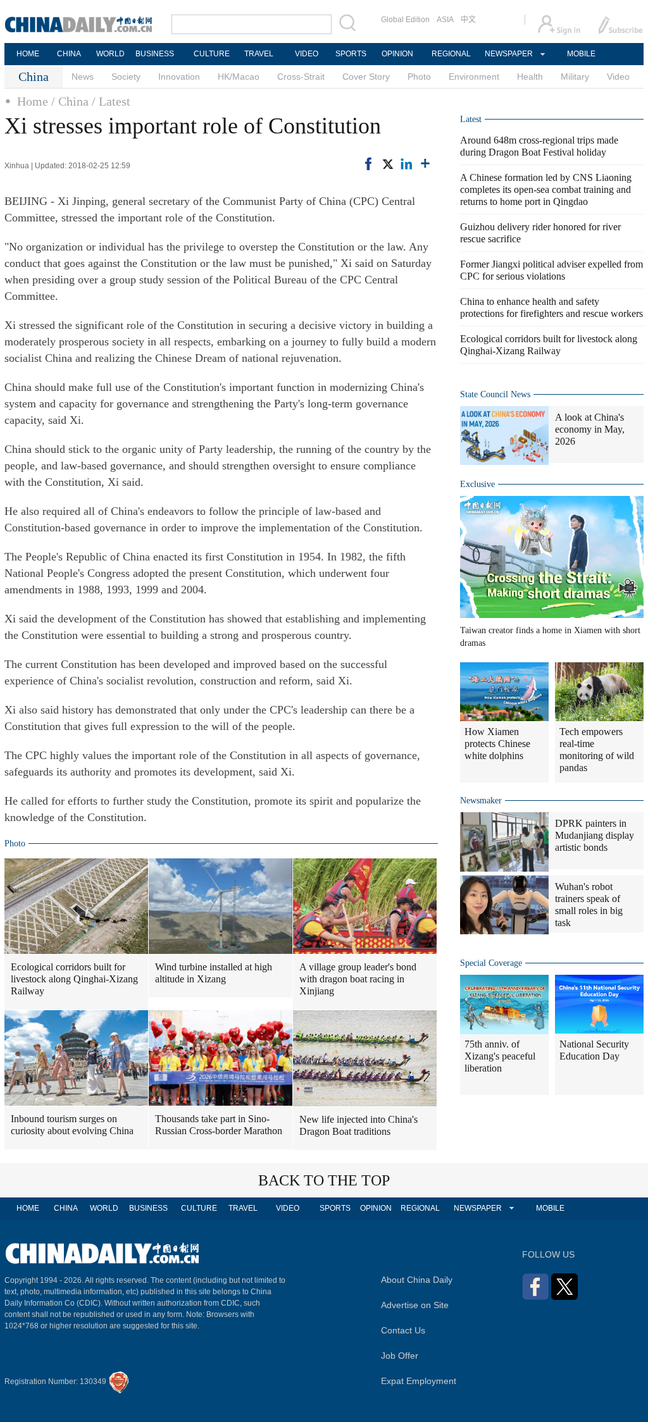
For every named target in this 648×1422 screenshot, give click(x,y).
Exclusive (477, 484)
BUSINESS (154, 53)
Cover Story (366, 76)
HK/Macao (238, 76)
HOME (27, 53)
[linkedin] (406, 164)
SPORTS (350, 53)
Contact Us (403, 1330)
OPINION (397, 53)
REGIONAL (451, 53)
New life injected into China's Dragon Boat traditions (358, 1125)
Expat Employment (418, 1381)
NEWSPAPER (508, 53)
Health (530, 76)
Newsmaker (481, 800)
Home (32, 101)
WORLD (110, 53)
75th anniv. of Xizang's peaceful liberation (499, 1056)
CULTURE (212, 53)
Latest (471, 119)
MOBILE (581, 53)
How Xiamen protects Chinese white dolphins (497, 743)
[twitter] (387, 164)
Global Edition (405, 19)
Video (618, 76)
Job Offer (399, 1356)
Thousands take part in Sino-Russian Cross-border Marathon (218, 1124)
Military (575, 76)
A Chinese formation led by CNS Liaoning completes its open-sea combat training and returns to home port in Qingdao (546, 189)
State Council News (495, 394)
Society (125, 76)
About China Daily (416, 1280)
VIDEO (306, 53)
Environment (474, 76)
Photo (419, 76)
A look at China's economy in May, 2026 (590, 429)
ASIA (445, 19)
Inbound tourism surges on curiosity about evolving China (72, 1124)
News (83, 76)
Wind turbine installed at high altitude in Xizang (213, 972)
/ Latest (111, 101)
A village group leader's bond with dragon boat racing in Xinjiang (357, 978)
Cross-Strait (301, 76)
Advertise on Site (415, 1305)
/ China (70, 101)
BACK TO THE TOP (324, 1180)
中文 (468, 19)
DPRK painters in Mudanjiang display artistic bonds (594, 835)
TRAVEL (258, 53)
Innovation (179, 76)
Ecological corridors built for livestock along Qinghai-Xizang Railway (74, 978)
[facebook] (368, 164)
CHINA (69, 53)
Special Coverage (491, 963)
